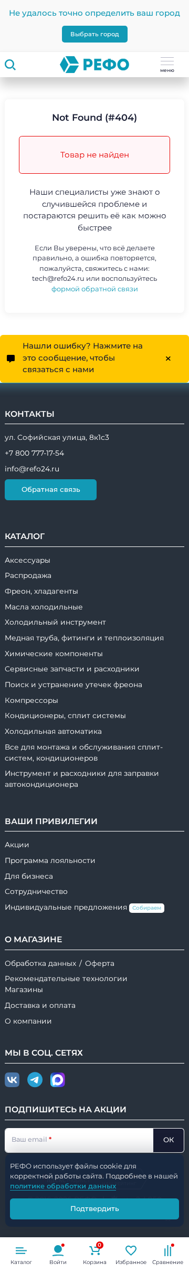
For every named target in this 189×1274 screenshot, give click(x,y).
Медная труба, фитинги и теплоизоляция (84, 638)
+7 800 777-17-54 (34, 453)
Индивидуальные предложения (83, 907)
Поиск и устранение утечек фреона (73, 684)
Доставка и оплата (40, 1005)
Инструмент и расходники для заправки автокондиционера (82, 778)
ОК (168, 1139)
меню (167, 70)
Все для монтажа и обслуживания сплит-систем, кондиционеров (84, 752)
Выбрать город (94, 34)
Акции (17, 844)
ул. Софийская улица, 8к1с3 (57, 437)
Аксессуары (27, 560)
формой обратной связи (94, 289)
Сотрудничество (36, 891)
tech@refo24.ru (58, 278)
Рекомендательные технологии (66, 978)
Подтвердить (94, 1208)
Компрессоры (31, 700)
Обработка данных (40, 963)
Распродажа (28, 575)
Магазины (24, 989)
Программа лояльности (50, 860)
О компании (28, 1021)
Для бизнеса (29, 876)
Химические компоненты (54, 653)
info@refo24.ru (32, 469)
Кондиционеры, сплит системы (65, 715)
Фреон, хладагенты (41, 591)
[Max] (57, 1080)
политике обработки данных (63, 1186)
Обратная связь (51, 489)
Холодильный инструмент (55, 622)
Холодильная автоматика (53, 731)
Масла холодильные (44, 607)
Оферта (99, 963)
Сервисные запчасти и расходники (72, 669)
